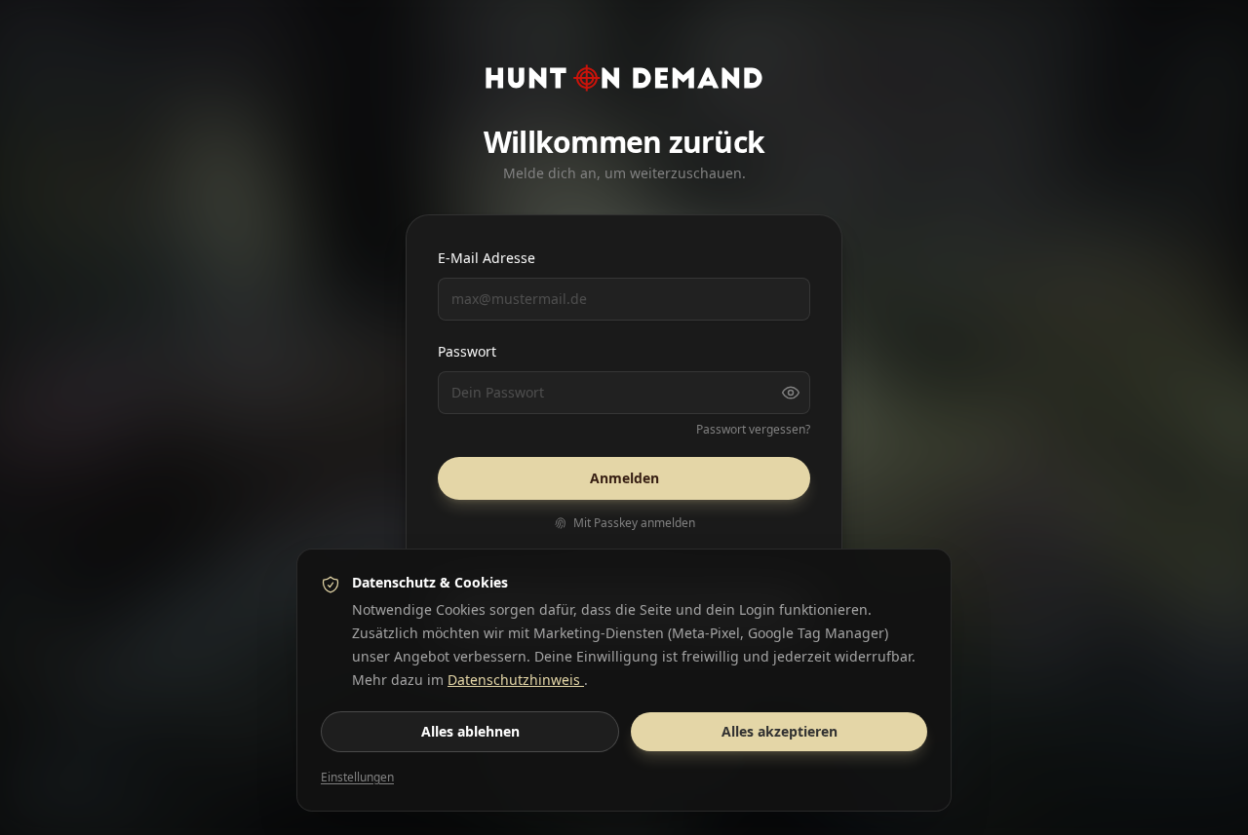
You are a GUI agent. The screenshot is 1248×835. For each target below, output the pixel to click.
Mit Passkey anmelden (634, 523)
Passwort (467, 351)
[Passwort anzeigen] (790, 392)
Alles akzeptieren (780, 731)
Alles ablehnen (470, 731)
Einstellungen (357, 777)
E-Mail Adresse (486, 257)
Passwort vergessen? (753, 429)
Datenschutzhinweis (516, 679)
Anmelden (624, 478)
